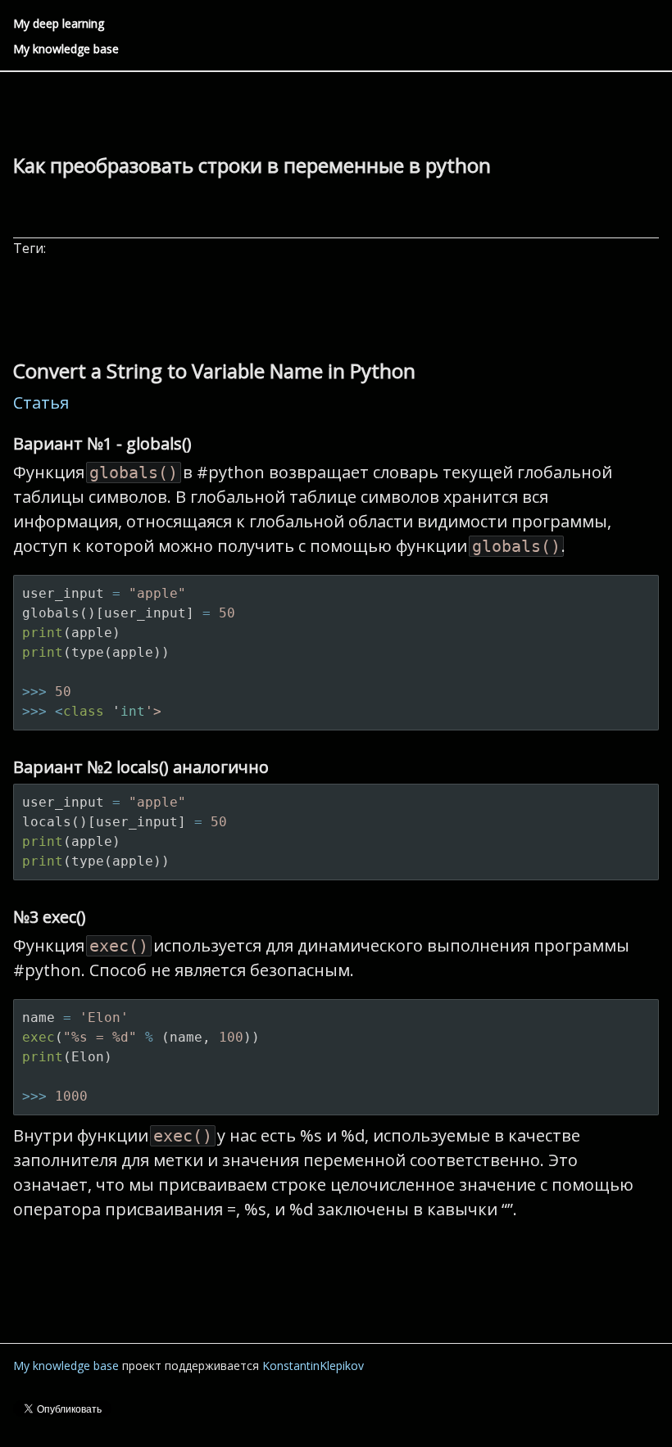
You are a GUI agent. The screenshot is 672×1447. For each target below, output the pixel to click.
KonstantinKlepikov (313, 1365)
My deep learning (58, 23)
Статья (41, 402)
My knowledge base (66, 49)
